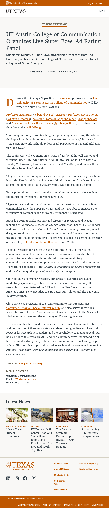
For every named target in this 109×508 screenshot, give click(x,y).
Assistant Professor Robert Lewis (32, 123)
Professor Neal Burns (19, 114)
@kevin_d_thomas (18, 118)
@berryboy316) (44, 114)
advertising (64, 98)
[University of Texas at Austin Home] (21, 3)
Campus (23, 363)
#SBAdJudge (34, 127)
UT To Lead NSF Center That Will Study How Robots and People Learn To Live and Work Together (41, 440)
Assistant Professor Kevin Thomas (77, 114)
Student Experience (54, 24)
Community (36, 363)
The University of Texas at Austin (28, 498)
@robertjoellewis (65, 123)
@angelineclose (87, 118)
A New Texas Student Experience (14, 433)
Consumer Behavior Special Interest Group (33, 307)
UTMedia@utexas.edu (24, 379)
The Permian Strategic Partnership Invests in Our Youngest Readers (65, 438)
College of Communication (70, 102)
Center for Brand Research (42, 242)
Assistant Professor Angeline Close (54, 118)
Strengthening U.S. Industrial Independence (90, 433)
